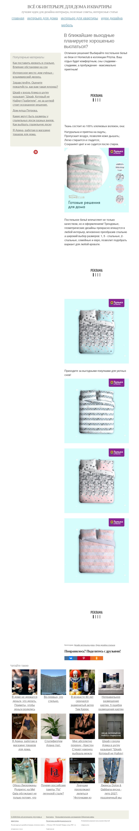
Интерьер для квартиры (79, 17)
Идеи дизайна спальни (105, 645)
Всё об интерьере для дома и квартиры (69, 6)
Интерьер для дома (42, 17)
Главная (18, 17)
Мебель (67, 24)
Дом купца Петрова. (25, 110)
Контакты (50, 817)
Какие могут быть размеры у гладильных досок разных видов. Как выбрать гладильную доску (33, 120)
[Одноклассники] (96, 658)
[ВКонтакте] (70, 658)
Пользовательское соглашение (68, 817)
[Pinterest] (83, 658)
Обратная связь (87, 817)
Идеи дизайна (112, 17)
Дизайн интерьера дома (84, 645)
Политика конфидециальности (58, 821)
